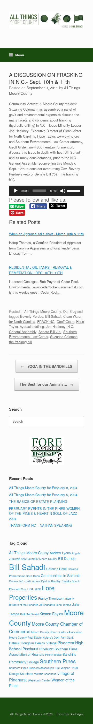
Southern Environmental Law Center (43, 334)
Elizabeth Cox (17, 589)
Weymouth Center (39, 680)
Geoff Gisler (65, 321)
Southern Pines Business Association (31, 668)
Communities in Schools (60, 575)
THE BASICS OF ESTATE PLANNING (38, 501)
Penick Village (45, 642)
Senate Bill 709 (49, 331)
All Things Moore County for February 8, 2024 (43, 487)
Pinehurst (30, 648)
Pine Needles (53, 655)
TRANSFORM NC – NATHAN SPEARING (40, 525)
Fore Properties (32, 592)
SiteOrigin (76, 714)
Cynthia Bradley (50, 581)
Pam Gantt (67, 637)
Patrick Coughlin (21, 642)
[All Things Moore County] (46, 20)
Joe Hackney (55, 326)
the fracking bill (20, 341)
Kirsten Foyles (51, 613)
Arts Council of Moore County (39, 559)
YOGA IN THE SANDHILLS (46, 366)
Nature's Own (51, 637)
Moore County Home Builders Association (56, 632)
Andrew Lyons (60, 552)
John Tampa (63, 605)
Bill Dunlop (66, 558)
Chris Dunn (33, 576)
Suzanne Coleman (64, 336)
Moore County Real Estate (25, 637)
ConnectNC (16, 581)
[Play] (15, 190)
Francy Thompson (51, 598)
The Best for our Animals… (47, 384)
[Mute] (62, 190)
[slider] (74, 190)
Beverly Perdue (31, 316)
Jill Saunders (47, 605)
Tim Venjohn (62, 668)
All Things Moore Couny (29, 552)
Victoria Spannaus (45, 674)
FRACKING (46, 321)
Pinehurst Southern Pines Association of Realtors (43, 651)
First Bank (34, 589)
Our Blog (69, 311)
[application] (46, 191)
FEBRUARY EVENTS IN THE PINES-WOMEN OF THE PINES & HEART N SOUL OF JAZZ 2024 (44, 513)
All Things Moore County (42, 311)
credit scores (32, 581)
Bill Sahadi (53, 316)
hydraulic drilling (32, 326)
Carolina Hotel (56, 568)
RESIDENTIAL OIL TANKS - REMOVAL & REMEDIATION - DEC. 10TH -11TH (40, 270)
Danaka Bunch (70, 581)
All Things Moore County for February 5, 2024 (43, 494)
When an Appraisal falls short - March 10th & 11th (46, 233)
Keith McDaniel (29, 614)
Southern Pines (58, 661)
